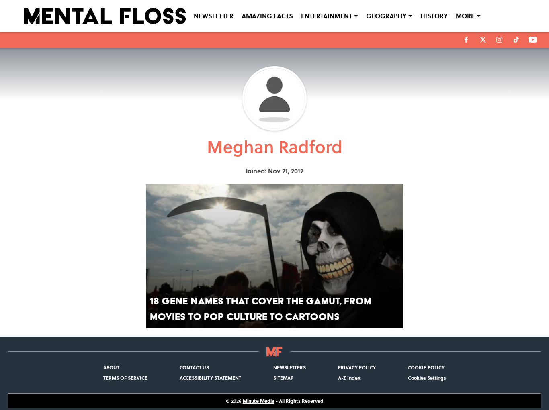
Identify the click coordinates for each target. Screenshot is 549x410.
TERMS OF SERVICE (125, 378)
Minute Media (258, 401)
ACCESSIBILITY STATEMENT (210, 378)
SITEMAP (283, 378)
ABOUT (111, 367)
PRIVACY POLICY (357, 367)
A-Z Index (349, 378)
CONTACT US (194, 367)
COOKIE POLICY (426, 367)
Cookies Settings (427, 378)
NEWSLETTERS (289, 367)
